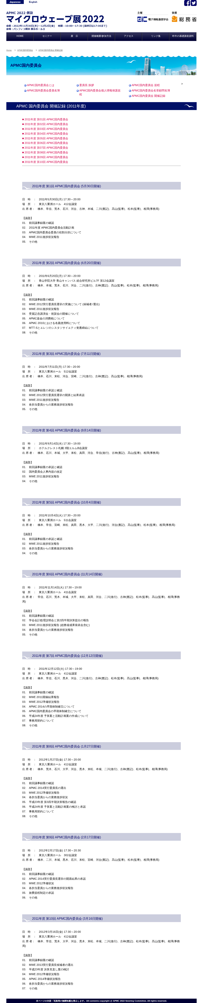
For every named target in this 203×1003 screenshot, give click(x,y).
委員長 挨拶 (86, 85)
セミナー (47, 36)
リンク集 (156, 36)
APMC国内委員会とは (40, 85)
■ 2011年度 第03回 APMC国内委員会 (45, 128)
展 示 (74, 36)
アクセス (128, 36)
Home (9, 50)
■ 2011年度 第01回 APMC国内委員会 (45, 119)
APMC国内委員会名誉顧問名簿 (151, 90)
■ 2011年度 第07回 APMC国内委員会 (45, 147)
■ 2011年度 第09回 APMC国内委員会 (45, 157)
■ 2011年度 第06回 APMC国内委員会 (45, 142)
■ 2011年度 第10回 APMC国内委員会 (45, 161)
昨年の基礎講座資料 (183, 36)
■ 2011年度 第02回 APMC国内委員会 (45, 124)
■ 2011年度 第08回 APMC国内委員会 (45, 152)
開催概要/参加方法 (101, 36)
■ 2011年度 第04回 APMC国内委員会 (45, 133)
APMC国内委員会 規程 (146, 85)
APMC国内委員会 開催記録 (50, 50)
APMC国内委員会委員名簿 (44, 90)
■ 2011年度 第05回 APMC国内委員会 (45, 138)
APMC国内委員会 (25, 50)
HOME (20, 36)
